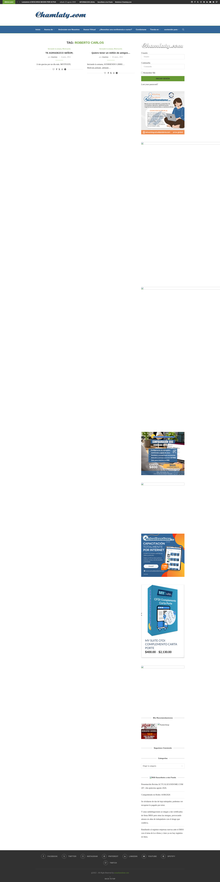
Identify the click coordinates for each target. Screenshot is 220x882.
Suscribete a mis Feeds (166, 777)
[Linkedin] (207, 2)
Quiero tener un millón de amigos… (111, 53)
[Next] (20, 2)
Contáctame (141, 29)
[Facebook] (194, 2)
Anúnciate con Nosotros (69, 29)
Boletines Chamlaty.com (123, 2)
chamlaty (54, 57)
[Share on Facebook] (56, 69)
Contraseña (145, 63)
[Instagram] (201, 2)
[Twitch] (216, 2)
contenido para (170, 29)
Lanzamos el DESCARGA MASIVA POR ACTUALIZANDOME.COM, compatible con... (52, 2)
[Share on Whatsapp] (62, 69)
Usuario (144, 53)
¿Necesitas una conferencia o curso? (115, 29)
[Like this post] (53, 69)
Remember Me (149, 73)
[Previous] (17, 2)
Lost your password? (149, 84)
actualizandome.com (121, 873)
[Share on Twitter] (59, 69)
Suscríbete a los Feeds (105, 2)
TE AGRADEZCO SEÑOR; (59, 53)
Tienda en (154, 29)
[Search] (183, 29)
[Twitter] (198, 2)
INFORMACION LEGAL (87, 2)
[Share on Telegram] (65, 69)
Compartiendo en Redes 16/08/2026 (155, 795)
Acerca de (48, 29)
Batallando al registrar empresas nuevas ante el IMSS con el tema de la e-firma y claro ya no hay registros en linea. (162, 833)
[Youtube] (210, 2)
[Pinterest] (204, 2)
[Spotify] (213, 2)
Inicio (38, 29)
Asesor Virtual (89, 29)
